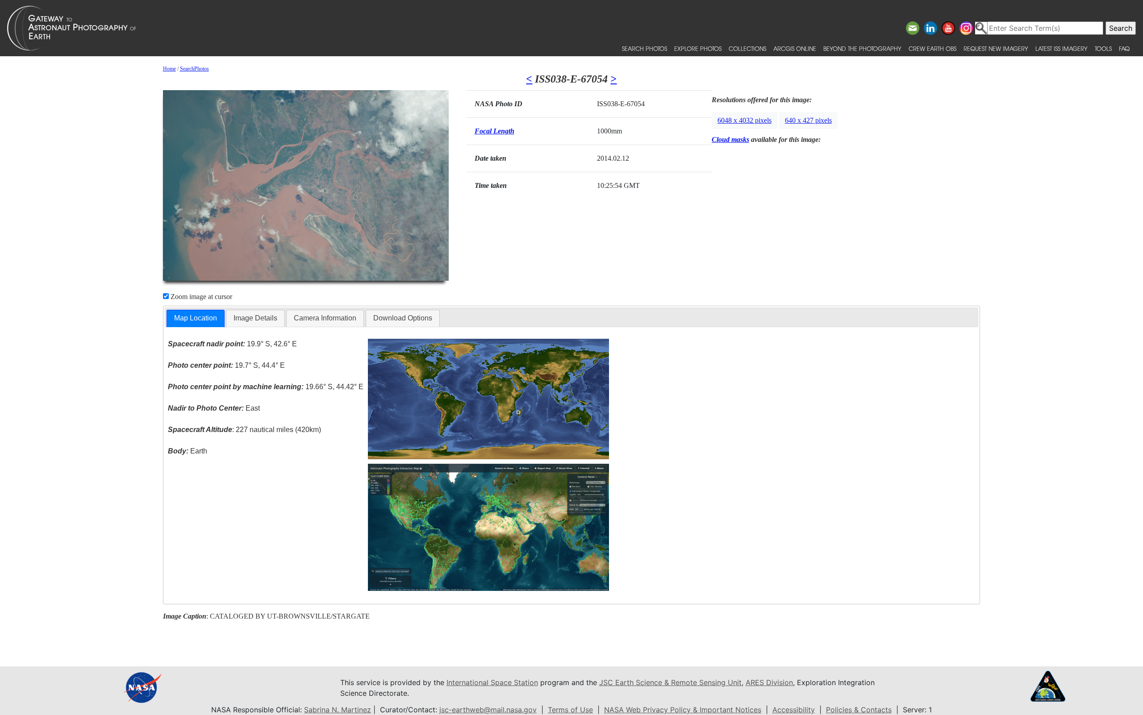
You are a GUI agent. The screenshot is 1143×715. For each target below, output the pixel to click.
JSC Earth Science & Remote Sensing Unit (670, 682)
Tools (1103, 48)
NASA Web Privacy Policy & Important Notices (682, 709)
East (214, 408)
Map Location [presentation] (195, 318)
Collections (747, 48)
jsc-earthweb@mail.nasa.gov (488, 709)
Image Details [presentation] (255, 318)
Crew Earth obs (932, 48)
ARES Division (769, 682)
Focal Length (494, 131)
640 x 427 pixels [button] (808, 120)
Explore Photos (698, 48)
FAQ (1124, 48)
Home (169, 69)
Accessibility (793, 709)
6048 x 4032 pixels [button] (745, 120)
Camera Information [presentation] (325, 318)
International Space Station (492, 682)
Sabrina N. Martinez (337, 709)
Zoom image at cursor (200, 296)
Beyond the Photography (862, 48)
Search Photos (644, 48)
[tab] (196, 318)
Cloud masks (730, 139)
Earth (187, 451)
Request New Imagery (996, 48)
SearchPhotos (194, 69)
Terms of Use (570, 709)
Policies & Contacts (859, 709)
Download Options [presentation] (402, 318)
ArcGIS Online (794, 48)
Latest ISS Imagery (1061, 48)
